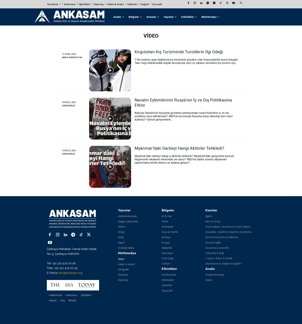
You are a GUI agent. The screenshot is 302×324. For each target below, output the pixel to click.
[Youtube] (233, 3)
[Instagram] (194, 3)
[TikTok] (220, 3)
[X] (227, 3)
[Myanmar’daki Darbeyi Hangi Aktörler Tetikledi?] (110, 167)
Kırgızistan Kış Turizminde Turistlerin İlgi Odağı (179, 51)
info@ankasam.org (70, 273)
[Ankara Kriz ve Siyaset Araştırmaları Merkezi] (69, 17)
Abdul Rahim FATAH (72, 57)
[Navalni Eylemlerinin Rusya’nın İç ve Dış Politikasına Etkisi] (110, 119)
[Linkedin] (201, 3)
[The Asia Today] (73, 285)
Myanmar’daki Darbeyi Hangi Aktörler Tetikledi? (179, 148)
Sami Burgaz (68, 105)
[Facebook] (188, 3)
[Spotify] (207, 3)
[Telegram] (214, 3)
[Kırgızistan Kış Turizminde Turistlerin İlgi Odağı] (110, 70)
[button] (241, 3)
